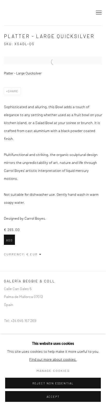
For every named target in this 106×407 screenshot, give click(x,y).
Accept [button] (53, 396)
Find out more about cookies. (53, 359)
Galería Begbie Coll (44, 12)
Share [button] (13, 91)
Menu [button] (98, 13)
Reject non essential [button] (52, 383)
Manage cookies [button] (53, 370)
